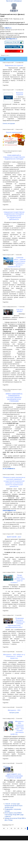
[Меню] (5, 59)
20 (18, 828)
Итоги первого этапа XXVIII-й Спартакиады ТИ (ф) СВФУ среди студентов (14, 814)
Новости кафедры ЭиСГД (8, 718)
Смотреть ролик (14, 712)
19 (14, 828)
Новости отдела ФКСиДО (8, 651)
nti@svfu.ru (7, 28)
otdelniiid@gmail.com (9, 510)
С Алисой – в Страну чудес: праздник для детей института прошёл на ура (13, 805)
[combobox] (9, 55)
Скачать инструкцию (9, 123)
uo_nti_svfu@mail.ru (9, 468)
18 (11, 828)
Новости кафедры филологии (10, 306)
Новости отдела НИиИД (8, 209)
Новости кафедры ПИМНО (9, 572)
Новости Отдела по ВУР (8, 62)
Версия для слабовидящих (14, 1)
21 (21, 828)
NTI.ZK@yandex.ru (11, 39)
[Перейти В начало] (4, 828)
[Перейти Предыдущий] (7, 828)
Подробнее (5, 85)
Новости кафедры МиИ (8, 615)
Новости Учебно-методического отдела (12, 151)
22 (25, 828)
